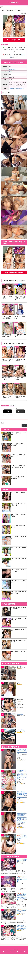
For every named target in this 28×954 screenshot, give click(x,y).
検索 (2, 423)
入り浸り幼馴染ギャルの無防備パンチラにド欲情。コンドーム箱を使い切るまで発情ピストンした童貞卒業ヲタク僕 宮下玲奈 (22, 774)
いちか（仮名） (20, 730)
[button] (20, 411)
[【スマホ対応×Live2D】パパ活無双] (8, 914)
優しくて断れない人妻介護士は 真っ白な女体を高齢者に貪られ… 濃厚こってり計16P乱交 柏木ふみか (22, 794)
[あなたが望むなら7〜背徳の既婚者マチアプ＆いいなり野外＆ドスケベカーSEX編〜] (8, 898)
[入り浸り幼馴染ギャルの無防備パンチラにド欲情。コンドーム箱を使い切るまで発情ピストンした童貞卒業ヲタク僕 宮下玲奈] (8, 780)
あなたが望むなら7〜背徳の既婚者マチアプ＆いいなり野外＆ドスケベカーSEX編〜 (22, 896)
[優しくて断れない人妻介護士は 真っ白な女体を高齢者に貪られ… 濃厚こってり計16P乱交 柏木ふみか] (8, 801)
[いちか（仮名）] (8, 736)
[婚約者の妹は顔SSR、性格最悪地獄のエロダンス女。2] (8, 930)
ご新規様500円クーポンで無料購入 (16, 88)
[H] (8, 705)
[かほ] (8, 689)
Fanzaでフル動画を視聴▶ (14, 40)
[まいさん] (8, 673)
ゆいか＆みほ (20, 714)
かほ (18, 682)
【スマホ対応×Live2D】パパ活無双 (22, 911)
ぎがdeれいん (12, 69)
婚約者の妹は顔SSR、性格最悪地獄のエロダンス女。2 (22, 927)
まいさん (19, 666)
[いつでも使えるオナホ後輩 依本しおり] (8, 844)
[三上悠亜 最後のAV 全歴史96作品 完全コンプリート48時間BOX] (8, 759)
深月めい (11, 71)
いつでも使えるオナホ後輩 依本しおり (22, 837)
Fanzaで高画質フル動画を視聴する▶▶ (14, 272)
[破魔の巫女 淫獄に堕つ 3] (8, 864)
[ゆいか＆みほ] (8, 720)
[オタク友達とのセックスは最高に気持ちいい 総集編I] (8, 882)
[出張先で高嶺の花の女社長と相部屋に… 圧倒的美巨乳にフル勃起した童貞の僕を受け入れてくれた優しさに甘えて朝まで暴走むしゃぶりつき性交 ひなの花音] (8, 822)
